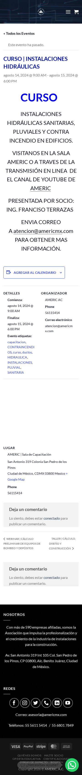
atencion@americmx (37, 230)
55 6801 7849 (63, 725)
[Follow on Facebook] (14, 703)
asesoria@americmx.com (47, 714)
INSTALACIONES (20, 362)
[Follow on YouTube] (68, 703)
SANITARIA (16, 372)
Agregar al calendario (35, 272)
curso (17, 352)
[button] (72, 765)
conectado (52, 518)
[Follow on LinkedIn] (57, 703)
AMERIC (40, 188)
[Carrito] (76, 12)
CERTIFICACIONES (56, 758)
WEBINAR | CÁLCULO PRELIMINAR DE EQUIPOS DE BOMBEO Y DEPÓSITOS (22, 543)
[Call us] (46, 703)
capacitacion (17, 342)
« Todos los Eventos (19, 33)
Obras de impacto (34, 762)
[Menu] (68, 11)
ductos (27, 352)
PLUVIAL (14, 367)
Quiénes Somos (29, 755)
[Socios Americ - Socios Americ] (41, 11)
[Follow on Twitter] (36, 703)
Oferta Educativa (27, 758)
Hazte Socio (54, 755)
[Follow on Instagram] (25, 703)
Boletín (57, 762)
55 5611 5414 (36, 725)
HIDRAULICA (17, 357)
